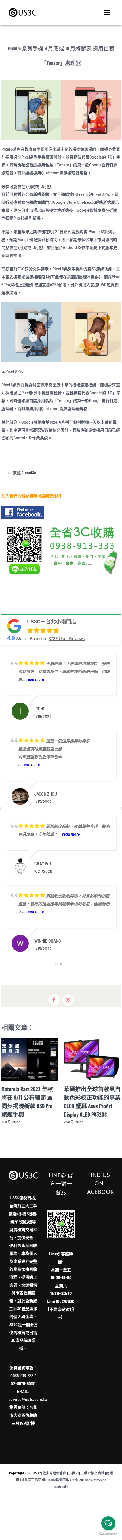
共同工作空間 (34, 1488)
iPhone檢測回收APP (60, 1488)
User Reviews (67, 638)
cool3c (30, 472)
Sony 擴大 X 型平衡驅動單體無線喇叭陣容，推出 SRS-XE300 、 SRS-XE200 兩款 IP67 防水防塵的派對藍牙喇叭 (29, 1106)
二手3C (73, 1481)
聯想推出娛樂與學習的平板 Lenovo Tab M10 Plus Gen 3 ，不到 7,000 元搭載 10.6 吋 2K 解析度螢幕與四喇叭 (92, 1106)
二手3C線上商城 (92, 1481)
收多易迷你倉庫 (54, 1481)
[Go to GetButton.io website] (108, 1534)
